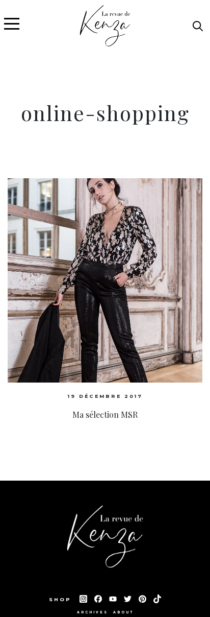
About (123, 612)
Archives (92, 612)
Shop (61, 599)
